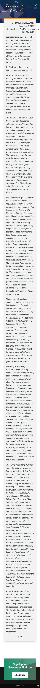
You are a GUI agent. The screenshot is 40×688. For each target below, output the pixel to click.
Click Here (20, 675)
